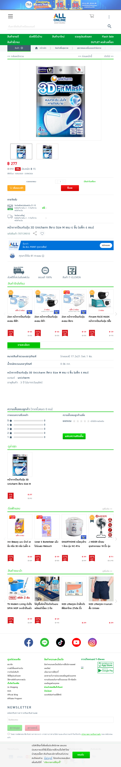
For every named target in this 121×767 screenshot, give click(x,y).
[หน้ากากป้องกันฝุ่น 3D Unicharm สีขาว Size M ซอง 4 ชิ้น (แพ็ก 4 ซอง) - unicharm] (19, 464)
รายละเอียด (24, 345)
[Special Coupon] (60, 5)
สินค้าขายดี (13, 37)
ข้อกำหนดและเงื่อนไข (53, 659)
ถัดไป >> (109, 56)
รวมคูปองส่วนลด (83, 37)
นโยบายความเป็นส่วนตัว (91, 734)
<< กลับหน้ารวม (15, 56)
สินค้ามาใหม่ (58, 37)
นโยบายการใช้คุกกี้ (51, 672)
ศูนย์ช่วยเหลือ (14, 659)
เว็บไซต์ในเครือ (13, 683)
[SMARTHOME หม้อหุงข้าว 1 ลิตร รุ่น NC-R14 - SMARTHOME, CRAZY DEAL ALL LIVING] (74, 526)
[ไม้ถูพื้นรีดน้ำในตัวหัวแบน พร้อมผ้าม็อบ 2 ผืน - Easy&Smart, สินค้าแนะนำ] (47, 588)
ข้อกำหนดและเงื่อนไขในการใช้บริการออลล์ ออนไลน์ (59, 666)
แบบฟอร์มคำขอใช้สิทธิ (52, 694)
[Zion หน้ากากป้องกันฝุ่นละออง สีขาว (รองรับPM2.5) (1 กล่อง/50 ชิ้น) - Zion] (74, 301)
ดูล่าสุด (12, 446)
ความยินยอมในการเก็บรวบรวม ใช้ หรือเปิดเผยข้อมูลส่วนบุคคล (60, 681)
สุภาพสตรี (32, 728)
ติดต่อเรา (48, 691)
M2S (9, 691)
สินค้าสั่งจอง (13, 42)
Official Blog (12, 694)
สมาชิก (10, 664)
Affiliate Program (14, 698)
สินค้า (17, 48)
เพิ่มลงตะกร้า (17, 188)
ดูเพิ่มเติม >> (107, 508)
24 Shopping (12, 687)
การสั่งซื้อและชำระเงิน (15, 668)
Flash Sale (108, 37)
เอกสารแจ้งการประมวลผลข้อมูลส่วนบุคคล (60, 675)
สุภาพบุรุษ (15, 728)
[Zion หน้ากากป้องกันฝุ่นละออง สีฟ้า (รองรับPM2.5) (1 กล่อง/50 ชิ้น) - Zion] (19, 301)
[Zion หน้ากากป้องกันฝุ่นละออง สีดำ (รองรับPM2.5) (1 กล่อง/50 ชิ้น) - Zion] (47, 301)
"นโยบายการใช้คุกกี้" (52, 762)
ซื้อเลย (69, 188)
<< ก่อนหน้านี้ (85, 56)
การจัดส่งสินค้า (13, 672)
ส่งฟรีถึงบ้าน (35, 37)
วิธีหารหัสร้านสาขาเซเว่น (16, 679)
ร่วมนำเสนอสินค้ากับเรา (53, 687)
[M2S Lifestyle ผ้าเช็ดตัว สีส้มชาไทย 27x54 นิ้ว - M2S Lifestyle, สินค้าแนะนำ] (74, 588)
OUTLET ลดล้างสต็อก (102, 42)
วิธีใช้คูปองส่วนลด (14, 675)
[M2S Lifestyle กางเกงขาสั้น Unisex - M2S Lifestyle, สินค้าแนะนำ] (101, 588)
